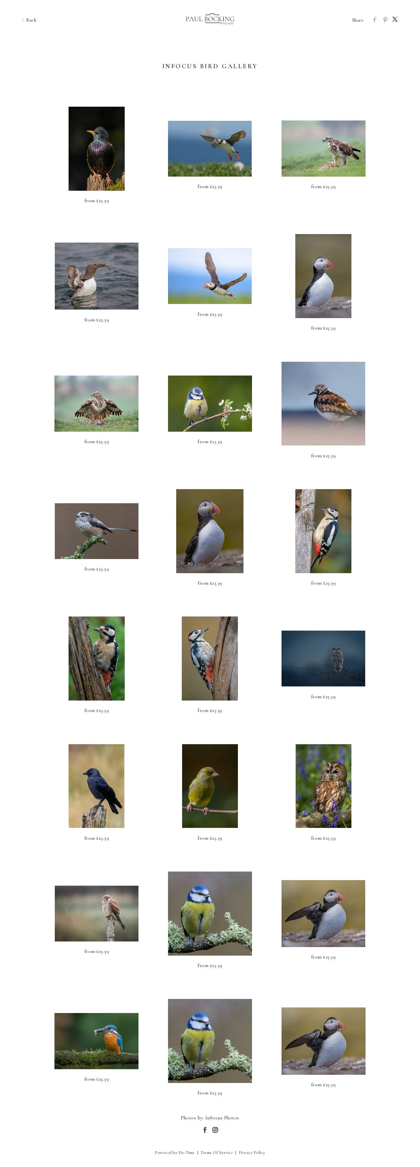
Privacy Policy (252, 1152)
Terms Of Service (216, 1152)
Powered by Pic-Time (175, 1152)
